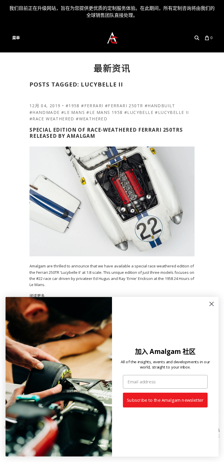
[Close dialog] (211, 304)
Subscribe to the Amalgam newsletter (165, 400)
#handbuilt (160, 105)
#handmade (44, 112)
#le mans (73, 112)
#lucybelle (138, 112)
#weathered (91, 118)
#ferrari (92, 105)
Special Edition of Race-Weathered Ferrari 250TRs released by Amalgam (106, 132)
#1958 (73, 105)
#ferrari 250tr (124, 105)
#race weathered (51, 118)
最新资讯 (112, 68)
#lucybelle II (172, 112)
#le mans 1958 (104, 112)
